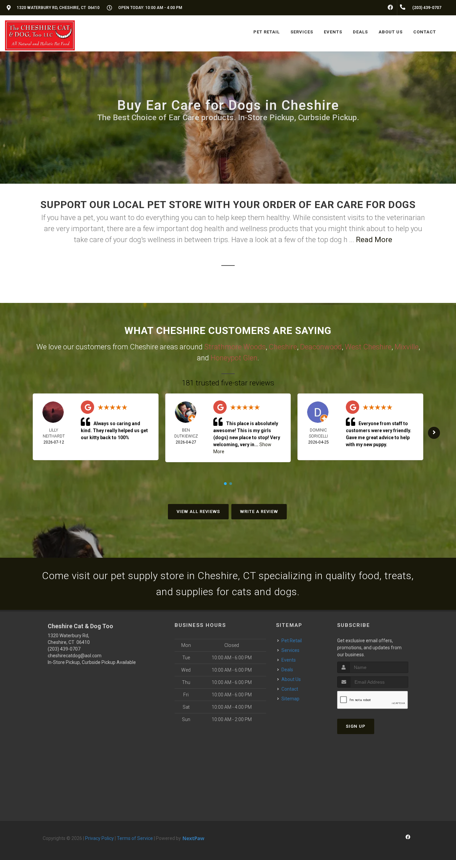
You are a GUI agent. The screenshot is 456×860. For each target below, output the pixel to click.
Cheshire (283, 347)
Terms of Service (135, 838)
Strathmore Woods (235, 347)
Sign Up (356, 726)
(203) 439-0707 (64, 649)
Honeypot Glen (234, 358)
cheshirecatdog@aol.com (74, 655)
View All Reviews (198, 511)
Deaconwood (321, 347)
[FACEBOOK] (390, 7)
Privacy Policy (99, 838)
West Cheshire (368, 347)
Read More (374, 239)
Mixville (407, 347)
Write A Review (259, 511)
